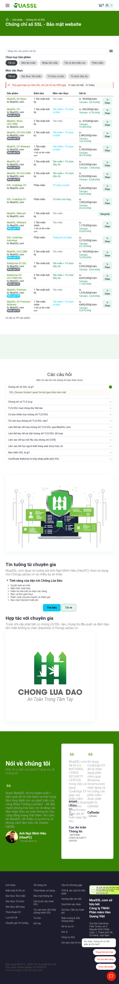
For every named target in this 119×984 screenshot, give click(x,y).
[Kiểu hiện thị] (110, 51)
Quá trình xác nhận (71, 904)
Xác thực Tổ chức (15, 901)
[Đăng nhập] (107, 5)
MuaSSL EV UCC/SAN (19, 173)
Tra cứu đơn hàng (105, 959)
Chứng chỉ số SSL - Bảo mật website (43, 24)
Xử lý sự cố (67, 926)
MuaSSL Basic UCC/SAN (15, 122)
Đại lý (64, 931)
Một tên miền (28, 62)
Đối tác (37, 923)
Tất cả (11, 62)
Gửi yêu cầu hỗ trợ (71, 942)
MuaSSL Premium (16, 289)
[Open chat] (111, 976)
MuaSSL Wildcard (16, 222)
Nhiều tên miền (50, 62)
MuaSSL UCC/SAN (17, 251)
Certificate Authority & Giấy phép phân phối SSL (33, 458)
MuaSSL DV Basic (16, 98)
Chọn (107, 103)
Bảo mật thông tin (43, 895)
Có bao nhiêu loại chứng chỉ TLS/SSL (28, 414)
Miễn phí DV (13, 115)
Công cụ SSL (68, 937)
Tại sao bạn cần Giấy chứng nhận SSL (44, 911)
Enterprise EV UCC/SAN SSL (14, 276)
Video (91, 85)
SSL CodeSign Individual (14, 239)
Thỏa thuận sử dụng (44, 890)
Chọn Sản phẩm (105, 966)
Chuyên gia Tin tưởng (17, 923)
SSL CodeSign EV (16, 199)
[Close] (114, 935)
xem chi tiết (77, 85)
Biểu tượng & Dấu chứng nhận (70, 919)
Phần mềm (97, 62)
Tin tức (37, 918)
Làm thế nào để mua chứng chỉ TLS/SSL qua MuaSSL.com (39, 427)
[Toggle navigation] (9, 5)
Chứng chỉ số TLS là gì (20, 401)
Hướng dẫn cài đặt (71, 898)
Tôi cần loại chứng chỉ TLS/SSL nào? (28, 420)
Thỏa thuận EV (13, 912)
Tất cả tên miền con (74, 62)
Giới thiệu (10, 885)
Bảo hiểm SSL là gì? (19, 452)
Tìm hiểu (52, 607)
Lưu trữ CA (11, 917)
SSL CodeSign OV (16, 185)
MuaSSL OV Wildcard (18, 146)
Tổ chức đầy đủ (79, 76)
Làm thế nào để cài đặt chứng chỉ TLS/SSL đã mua (35, 433)
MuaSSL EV (13, 161)
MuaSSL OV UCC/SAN (19, 132)
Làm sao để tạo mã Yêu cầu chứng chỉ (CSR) (32, 439)
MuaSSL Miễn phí (16, 213)
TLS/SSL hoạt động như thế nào (25, 408)
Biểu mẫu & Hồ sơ (15, 890)
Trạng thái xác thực (104, 952)
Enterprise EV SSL (17, 263)
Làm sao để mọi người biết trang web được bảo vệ (35, 446)
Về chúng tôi (40, 885)
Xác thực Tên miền (31, 76)
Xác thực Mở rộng (15, 906)
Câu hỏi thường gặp (71, 885)
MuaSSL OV (13, 109)
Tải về (68, 607)
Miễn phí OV (13, 228)
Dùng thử (105, 214)
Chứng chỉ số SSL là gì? (21, 386)
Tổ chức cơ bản (56, 76)
